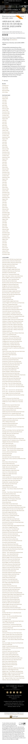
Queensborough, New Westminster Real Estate (12, 549)
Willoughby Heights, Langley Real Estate (11, 674)
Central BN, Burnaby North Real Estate (11, 311)
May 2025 (4, 123)
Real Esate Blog (5, 90)
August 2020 (5, 219)
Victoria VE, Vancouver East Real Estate (11, 651)
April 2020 (4, 225)
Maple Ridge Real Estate (7, 485)
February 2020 (5, 229)
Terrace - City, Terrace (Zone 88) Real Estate (12, 616)
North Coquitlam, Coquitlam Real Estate (11, 520)
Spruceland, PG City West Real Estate (10, 597)
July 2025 (4, 120)
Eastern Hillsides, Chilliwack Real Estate (11, 371)
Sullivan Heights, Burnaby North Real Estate (12, 604)
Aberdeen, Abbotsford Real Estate (10, 264)
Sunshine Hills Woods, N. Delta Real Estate (11, 612)
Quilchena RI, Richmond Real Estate (10, 555)
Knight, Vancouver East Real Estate (10, 467)
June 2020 (4, 222)
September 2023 (6, 157)
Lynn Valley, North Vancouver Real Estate (11, 480)
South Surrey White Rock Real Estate (10, 590)
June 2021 (4, 202)
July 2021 (4, 200)
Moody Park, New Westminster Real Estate (12, 505)
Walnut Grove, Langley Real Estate (9, 652)
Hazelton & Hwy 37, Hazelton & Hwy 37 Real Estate (13, 440)
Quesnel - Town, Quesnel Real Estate (10, 554)
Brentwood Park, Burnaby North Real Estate (12, 282)
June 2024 (4, 142)
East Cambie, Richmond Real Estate (10, 366)
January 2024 (5, 150)
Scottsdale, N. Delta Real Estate (9, 575)
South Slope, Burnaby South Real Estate (11, 589)
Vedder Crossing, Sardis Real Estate (10, 646)
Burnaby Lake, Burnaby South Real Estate (11, 294)
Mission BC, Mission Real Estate (9, 500)
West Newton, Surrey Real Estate (9, 663)
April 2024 (4, 145)
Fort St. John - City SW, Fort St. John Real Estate (12, 391)
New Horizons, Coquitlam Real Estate (10, 515)
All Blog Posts (5, 85)
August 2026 (5, 98)
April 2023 (4, 165)
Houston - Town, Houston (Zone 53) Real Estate (12, 450)
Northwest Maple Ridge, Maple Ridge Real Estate (15, 33)
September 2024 (6, 137)
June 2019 (4, 242)
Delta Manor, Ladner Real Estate (9, 354)
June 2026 (4, 102)
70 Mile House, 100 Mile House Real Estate (12, 259)
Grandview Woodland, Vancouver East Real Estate (13, 418)
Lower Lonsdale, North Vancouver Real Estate (12, 477)
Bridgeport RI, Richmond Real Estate (10, 284)
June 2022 (4, 182)
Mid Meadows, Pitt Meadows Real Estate (11, 498)
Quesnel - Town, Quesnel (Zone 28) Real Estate (12, 552)
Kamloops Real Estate (7, 453)
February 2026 (5, 108)
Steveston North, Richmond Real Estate (11, 599)
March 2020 (5, 227)
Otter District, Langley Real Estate (9, 527)
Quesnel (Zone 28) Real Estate (9, 550)
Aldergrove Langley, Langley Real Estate (11, 269)
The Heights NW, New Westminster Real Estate (13, 621)
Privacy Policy (7, 714)
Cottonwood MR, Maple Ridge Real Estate (11, 346)
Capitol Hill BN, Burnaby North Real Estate (11, 306)
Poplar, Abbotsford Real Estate (9, 537)
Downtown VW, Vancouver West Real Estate (12, 363)
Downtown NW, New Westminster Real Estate (12, 358)
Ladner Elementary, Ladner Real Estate (10, 470)
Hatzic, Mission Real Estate (8, 435)
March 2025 (5, 127)
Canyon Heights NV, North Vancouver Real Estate (13, 302)
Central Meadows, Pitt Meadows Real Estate (12, 314)
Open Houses (5, 88)
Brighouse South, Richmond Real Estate (11, 287)
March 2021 (5, 207)
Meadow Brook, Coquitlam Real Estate (11, 495)
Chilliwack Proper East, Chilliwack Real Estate (12, 326)
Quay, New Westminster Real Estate (10, 544)
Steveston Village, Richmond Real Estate (11, 601)
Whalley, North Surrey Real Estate (9, 664)
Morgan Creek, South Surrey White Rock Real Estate (13, 507)
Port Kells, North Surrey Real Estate (10, 539)
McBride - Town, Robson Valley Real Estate (11, 492)
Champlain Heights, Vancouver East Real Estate (12, 319)
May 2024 (4, 143)
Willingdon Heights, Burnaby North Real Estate (12, 673)
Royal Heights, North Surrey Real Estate (11, 562)
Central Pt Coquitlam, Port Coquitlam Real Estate (13, 316)
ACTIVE (20, 6)
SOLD (25, 6)
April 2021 (4, 205)
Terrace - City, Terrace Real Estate (9, 617)
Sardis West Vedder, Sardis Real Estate (10, 574)
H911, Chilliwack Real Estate (8, 421)
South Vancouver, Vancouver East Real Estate (12, 592)
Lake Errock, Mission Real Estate (9, 472)
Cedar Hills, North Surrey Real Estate (10, 307)
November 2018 (6, 254)
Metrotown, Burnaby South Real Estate (11, 497)
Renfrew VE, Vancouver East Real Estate (11, 559)
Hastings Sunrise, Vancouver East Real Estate (12, 431)
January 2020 (5, 231)
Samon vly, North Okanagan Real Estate (11, 565)
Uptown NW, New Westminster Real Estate (12, 637)
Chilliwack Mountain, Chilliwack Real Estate (12, 322)
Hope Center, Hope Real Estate (9, 445)
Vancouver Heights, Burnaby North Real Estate (12, 642)
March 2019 (5, 247)
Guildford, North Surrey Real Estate (10, 420)
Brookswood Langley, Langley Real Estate (11, 291)
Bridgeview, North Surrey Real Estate (10, 286)
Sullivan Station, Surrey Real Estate (9, 606)
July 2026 (4, 100)
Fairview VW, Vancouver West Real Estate (11, 378)
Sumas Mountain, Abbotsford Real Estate (11, 607)
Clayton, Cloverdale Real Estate (9, 334)
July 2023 (4, 160)
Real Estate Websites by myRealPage (17, 714)
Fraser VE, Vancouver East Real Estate (10, 398)
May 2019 (4, 244)
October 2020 (5, 215)
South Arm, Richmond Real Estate (9, 585)
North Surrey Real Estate (7, 523)
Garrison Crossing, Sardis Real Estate (10, 406)
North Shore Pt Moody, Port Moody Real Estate (13, 522)
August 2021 (5, 199)
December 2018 (6, 252)
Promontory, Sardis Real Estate (9, 542)
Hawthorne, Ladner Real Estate (9, 436)
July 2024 (4, 140)
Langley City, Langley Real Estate (9, 473)
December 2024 (6, 132)
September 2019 (6, 237)
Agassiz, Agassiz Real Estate (8, 265)
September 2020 (6, 217)
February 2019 (5, 249)
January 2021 (5, 210)
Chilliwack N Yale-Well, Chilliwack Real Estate (12, 324)
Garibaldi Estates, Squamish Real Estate (11, 405)
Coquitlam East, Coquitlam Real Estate (10, 343)
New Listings (5, 87)
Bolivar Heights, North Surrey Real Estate (11, 277)
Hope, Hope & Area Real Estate (9, 446)
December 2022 (6, 172)
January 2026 (5, 110)
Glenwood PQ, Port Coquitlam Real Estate (11, 413)
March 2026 (5, 107)
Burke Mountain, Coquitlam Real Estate (11, 292)
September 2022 (6, 177)
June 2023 (4, 162)
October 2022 (5, 175)
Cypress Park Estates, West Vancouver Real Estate (13, 351)
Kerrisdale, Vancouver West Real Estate (11, 456)
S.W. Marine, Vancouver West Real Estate (11, 564)
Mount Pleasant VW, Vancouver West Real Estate (13, 510)
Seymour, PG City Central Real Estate (10, 580)
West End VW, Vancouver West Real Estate (11, 659)
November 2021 (6, 194)
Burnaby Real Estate (6, 297)
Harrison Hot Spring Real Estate (9, 425)
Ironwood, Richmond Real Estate (9, 451)
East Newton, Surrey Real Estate (9, 369)
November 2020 (6, 214)
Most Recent (5, 97)
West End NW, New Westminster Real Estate (12, 658)
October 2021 (5, 195)
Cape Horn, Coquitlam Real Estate (9, 304)
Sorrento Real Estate (6, 584)
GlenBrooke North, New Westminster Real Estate (13, 411)
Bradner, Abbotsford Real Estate (9, 281)
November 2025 (6, 113)
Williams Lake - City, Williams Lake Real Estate (12, 671)
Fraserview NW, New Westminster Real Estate (12, 400)
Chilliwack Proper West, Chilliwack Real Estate (12, 329)
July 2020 (4, 221)
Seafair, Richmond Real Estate (8, 577)
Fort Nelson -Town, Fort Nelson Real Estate (11, 383)
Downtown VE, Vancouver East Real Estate (11, 361)
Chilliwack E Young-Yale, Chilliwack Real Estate (12, 321)
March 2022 (5, 187)
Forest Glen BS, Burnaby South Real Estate (11, 381)
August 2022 (5, 179)
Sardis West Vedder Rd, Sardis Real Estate (11, 572)
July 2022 (4, 180)
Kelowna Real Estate (6, 455)
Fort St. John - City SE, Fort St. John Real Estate (12, 389)
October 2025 (5, 115)
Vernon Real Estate (6, 649)
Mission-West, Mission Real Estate (10, 503)
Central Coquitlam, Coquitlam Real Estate (11, 312)
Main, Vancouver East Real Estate (9, 483)
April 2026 (4, 105)
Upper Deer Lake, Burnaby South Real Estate (12, 636)
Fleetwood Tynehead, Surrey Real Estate (11, 379)
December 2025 (6, 112)
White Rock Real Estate (7, 666)
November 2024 (6, 133)
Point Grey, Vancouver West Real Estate (11, 535)
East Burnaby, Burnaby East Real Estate (11, 364)
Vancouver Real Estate (7, 644)
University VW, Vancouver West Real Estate (12, 632)
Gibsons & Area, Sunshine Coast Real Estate (11, 408)
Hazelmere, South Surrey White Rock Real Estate (13, 438)
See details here (13, 39)
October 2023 (5, 155)
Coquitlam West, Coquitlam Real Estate (11, 344)
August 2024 (5, 138)
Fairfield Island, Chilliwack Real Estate (10, 376)
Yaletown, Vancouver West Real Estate (10, 679)
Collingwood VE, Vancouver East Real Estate (12, 341)
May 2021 (4, 204)
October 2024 (5, 135)
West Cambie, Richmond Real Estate (10, 654)
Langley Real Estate (6, 475)
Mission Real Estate (6, 502)
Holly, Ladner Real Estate (7, 443)
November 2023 (6, 153)
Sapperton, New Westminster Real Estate (11, 567)
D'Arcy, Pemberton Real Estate (9, 353)
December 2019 (6, 232)
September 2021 (6, 197)
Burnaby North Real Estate (8, 296)
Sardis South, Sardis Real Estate (9, 570)
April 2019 (4, 246)
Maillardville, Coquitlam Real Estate (10, 482)
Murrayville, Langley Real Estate (9, 512)
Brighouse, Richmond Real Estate (9, 289)
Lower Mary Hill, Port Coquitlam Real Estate (12, 478)
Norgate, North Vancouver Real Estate (10, 518)
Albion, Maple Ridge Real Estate (9, 267)
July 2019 (4, 241)
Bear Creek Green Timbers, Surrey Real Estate (12, 276)
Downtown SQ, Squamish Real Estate (10, 359)
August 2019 (5, 239)
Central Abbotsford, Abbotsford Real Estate (12, 309)
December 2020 (6, 212)
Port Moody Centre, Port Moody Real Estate (12, 540)
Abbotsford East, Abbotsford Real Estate (11, 260)
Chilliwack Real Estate (7, 331)
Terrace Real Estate (6, 619)
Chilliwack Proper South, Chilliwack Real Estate (12, 327)
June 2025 (4, 122)
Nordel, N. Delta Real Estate (8, 517)
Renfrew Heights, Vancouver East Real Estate (12, 557)
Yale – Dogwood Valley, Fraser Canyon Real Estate (13, 678)
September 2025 (6, 117)
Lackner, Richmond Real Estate (9, 468)
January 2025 (5, 130)
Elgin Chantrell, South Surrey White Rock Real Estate (13, 374)
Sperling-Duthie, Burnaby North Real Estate (12, 596)
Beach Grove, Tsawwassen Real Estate (10, 274)
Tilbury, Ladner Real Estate (8, 622)
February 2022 (5, 189)
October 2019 (5, 236)
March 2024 (5, 147)
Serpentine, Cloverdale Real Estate (9, 579)
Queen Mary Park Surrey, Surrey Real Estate (12, 545)
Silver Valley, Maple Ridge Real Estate (10, 582)
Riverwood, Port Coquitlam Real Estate (11, 560)
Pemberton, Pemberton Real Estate (10, 534)
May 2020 (4, 224)
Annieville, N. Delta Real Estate (9, 272)
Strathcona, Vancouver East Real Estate (11, 602)
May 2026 (4, 103)
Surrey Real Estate (6, 614)
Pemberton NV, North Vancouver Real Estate (12, 532)
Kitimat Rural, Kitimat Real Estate (9, 461)
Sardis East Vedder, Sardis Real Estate (10, 569)
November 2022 (6, 174)
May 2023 (4, 163)
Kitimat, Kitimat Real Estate (8, 463)
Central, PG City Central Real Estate (10, 317)
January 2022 (5, 190)
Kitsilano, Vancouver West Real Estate (10, 465)
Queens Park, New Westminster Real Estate (12, 547)
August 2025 (5, 118)
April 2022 (4, 185)
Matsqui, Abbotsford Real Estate (9, 487)
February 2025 (5, 128)
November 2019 (6, 234)
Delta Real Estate (6, 356)
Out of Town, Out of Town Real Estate (10, 528)
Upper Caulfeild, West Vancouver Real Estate (12, 634)
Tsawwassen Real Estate (7, 627)
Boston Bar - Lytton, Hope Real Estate (10, 279)
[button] (7, 692)
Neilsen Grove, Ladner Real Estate (9, 513)
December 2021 (6, 192)
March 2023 (5, 167)
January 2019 (5, 251)
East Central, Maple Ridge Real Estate (10, 368)
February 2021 (5, 209)
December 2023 (6, 152)
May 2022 (4, 184)
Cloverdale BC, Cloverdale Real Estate (10, 336)
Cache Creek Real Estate (7, 299)
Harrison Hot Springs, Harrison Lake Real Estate (13, 430)
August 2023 (5, 159)
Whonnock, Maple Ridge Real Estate (10, 669)
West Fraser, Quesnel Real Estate (9, 661)
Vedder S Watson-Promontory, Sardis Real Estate (13, 647)
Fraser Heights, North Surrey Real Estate (11, 393)
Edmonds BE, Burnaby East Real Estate (10, 373)
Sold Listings (5, 92)
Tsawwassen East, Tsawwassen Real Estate (11, 624)
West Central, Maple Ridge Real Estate (10, 656)
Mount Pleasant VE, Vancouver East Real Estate (12, 508)
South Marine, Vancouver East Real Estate (11, 587)
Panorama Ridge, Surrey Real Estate (10, 530)
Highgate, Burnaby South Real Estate (10, 441)
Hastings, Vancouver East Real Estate (10, 433)
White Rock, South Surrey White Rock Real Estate (13, 668)
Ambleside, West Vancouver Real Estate (11, 271)
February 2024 (5, 148)
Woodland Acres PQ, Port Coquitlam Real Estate (13, 676)
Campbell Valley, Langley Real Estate (10, 301)
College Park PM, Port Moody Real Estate (11, 339)
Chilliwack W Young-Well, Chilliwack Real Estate (13, 333)
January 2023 (5, 170)
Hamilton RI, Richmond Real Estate (10, 423)
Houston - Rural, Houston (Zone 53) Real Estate (12, 448)
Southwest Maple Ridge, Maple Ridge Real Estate (13, 594)
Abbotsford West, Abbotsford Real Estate (11, 262)
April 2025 (4, 125)
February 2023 (5, 169)
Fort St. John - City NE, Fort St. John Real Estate (12, 384)
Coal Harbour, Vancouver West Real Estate (11, 338)
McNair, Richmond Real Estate (9, 493)
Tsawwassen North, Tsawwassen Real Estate (12, 626)
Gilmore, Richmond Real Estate (9, 410)
